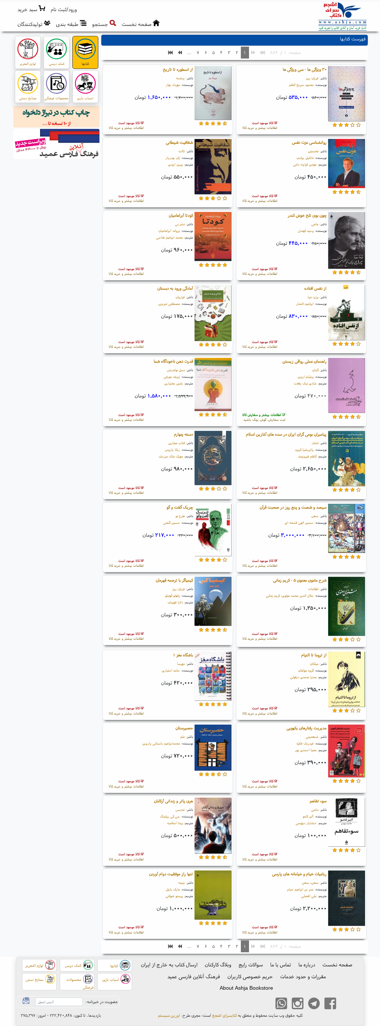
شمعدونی (312, 736)
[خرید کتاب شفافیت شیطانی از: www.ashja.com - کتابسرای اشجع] (213, 167)
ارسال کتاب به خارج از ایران (169, 964)
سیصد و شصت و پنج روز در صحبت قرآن (293, 507)
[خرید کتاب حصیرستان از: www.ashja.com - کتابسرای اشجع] (213, 748)
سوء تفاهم (318, 801)
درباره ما (306, 964)
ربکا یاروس (172, 449)
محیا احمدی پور (306, 749)
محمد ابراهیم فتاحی (169, 237)
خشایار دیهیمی (306, 822)
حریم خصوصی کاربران (250, 976)
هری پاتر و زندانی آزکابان (173, 801)
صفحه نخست (337, 964)
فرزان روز (312, 78)
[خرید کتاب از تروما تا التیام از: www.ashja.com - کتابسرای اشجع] (346, 680)
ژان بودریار (173, 157)
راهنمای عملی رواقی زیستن (304, 361)
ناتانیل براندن (305, 157)
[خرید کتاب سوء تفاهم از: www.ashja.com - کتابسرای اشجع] (346, 823)
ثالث (181, 151)
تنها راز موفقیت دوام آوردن (171, 874)
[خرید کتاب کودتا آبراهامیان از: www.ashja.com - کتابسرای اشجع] (213, 237)
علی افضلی (309, 895)
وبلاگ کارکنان (218, 964)
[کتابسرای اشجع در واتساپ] (281, 1004)
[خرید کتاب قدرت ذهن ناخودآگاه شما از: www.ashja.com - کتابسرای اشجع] (213, 385)
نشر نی (180, 223)
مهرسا (181, 663)
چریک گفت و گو (180, 507)
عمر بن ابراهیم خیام (300, 889)
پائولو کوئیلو (172, 595)
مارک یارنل (173, 889)
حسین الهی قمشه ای (299, 522)
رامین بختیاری (173, 383)
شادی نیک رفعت (305, 383)
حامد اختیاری (171, 670)
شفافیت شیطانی (179, 142)
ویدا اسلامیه (175, 822)
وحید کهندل (306, 230)
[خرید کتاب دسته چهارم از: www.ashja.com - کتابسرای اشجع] (213, 459)
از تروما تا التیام (314, 655)
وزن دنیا (313, 296)
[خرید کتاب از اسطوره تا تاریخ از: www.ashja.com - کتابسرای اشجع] (213, 94)
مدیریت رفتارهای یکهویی (306, 728)
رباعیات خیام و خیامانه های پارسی (299, 874)
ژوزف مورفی (172, 376)
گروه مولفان (306, 670)
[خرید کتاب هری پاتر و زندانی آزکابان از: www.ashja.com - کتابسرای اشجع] (213, 826)
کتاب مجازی (176, 442)
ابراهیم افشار (305, 303)
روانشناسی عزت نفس (309, 142)
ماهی (314, 223)
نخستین (313, 151)
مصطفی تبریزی (169, 303)
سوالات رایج (251, 964)
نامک (315, 442)
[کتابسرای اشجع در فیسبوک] (330, 1004)
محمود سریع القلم (301, 84)
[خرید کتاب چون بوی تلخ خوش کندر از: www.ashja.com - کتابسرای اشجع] (346, 241)
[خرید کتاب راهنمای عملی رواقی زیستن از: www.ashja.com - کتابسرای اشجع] (346, 386)
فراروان (180, 296)
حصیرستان (184, 728)
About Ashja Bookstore (246, 988)
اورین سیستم (169, 1015)
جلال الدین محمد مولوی (298, 595)
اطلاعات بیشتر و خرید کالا (259, 125)
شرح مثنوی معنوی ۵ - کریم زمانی (300, 580)
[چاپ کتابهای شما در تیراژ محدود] (56, 117)
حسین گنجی (171, 522)
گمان (315, 369)
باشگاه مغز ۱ (183, 655)
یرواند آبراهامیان (169, 230)
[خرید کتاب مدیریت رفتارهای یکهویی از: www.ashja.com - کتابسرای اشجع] (346, 752)
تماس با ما (280, 964)
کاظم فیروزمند (307, 456)
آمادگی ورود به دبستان (175, 288)
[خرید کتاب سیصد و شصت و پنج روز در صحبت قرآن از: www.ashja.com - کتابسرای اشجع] (346, 529)
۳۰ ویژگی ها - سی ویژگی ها (305, 69)
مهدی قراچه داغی (305, 164)
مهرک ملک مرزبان (171, 456)
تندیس (180, 809)
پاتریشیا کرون (304, 449)
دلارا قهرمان (175, 602)
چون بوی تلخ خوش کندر (307, 215)
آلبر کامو (308, 816)
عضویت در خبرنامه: (101, 1002)
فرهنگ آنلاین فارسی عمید (193, 976)
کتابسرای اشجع (224, 1015)
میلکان (314, 663)
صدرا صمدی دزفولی (303, 676)
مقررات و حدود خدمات (303, 976)
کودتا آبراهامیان (181, 215)
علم (182, 736)
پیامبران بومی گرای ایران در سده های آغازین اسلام (286, 434)
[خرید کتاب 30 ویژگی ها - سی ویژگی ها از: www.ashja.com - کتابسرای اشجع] (346, 95)
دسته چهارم (183, 434)
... (189, 52)
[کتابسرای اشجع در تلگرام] (314, 1004)
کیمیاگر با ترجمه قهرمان (174, 580)
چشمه (180, 78)
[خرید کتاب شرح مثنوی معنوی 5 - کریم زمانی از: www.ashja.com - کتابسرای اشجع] (346, 607)
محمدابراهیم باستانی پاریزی (161, 743)
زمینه (181, 882)
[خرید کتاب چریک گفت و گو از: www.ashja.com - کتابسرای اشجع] (213, 531)
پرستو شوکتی (174, 895)
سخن (314, 515)
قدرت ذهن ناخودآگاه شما (173, 361)
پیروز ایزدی (175, 164)
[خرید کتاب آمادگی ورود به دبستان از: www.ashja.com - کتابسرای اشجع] (213, 314)
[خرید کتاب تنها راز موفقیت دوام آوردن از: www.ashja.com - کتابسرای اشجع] (213, 896)
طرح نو (180, 515)
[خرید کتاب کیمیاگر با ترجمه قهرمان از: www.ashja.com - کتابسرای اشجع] (213, 602)
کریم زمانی (273, 595)
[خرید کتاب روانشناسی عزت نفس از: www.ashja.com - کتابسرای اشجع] (346, 165)
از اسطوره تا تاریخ (178, 69)
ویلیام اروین (306, 376)
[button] (64, 9)
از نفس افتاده (315, 288)
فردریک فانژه (305, 743)
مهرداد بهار (173, 84)
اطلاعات (313, 588)
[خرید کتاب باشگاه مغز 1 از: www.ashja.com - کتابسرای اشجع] (213, 677)
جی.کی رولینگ (170, 816)
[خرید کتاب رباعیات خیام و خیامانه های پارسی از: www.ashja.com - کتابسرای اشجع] (346, 899)
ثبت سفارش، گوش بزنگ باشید (263, 417)
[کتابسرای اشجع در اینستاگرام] (297, 1004)
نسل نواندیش (176, 369)
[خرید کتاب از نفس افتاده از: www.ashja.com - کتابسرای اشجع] (346, 313)
